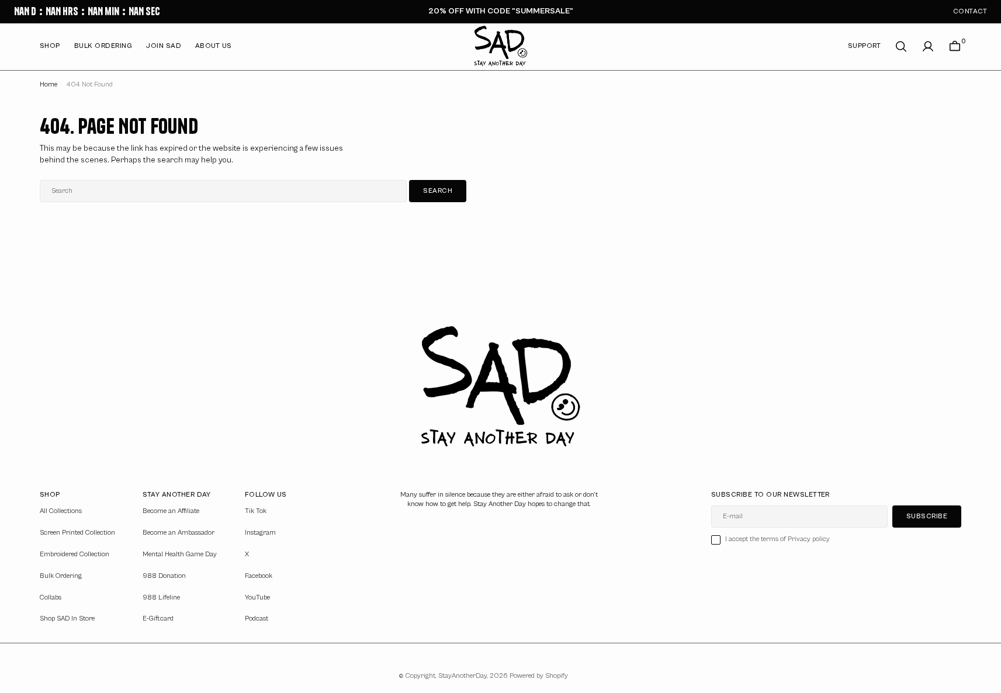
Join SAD (163, 46)
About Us (213, 46)
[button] (928, 46)
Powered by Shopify (539, 676)
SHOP (50, 46)
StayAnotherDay (462, 676)
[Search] (901, 46)
